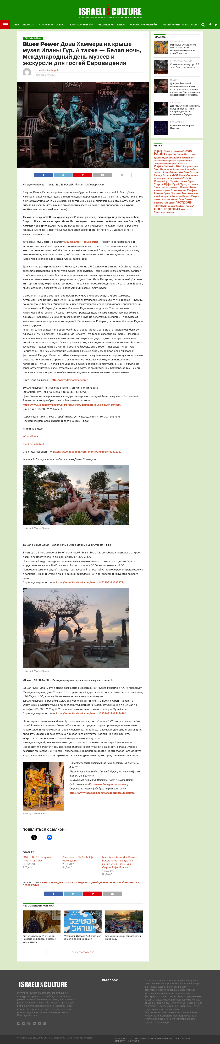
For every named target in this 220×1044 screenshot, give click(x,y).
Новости (120, 1041)
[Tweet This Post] (63, 174)
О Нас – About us (23, 24)
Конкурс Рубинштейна (144, 24)
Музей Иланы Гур (128, 882)
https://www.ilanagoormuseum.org (107, 784)
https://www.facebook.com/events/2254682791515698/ (91, 713)
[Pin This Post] (82, 174)
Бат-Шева (190, 154)
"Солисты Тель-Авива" (174, 151)
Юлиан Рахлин (170, 199)
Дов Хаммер (66, 882)
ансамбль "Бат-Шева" (164, 203)
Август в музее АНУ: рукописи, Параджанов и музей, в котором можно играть (39, 939)
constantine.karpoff (48, 70)
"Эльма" (188, 151)
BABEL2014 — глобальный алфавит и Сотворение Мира (162, 1038)
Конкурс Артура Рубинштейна (168, 172)
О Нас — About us (121, 1038)
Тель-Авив (176, 194)
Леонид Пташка (162, 175)
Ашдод (169, 155)
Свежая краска (179, 190)
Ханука (195, 196)
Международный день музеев (95, 882)
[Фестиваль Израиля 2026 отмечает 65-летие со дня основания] (83, 932)
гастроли (183, 202)
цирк (171, 212)
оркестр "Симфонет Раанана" (181, 206)
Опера (157, 187)
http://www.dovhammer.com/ (70, 380)
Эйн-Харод (158, 199)
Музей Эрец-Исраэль (185, 184)
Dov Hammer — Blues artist (81, 241)
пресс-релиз (31, 885)
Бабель (178, 154)
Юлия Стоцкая (186, 199)
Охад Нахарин (167, 187)
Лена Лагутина (192, 172)
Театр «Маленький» (80, 24)
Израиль (183, 164)
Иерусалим (170, 161)
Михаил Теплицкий (188, 175)
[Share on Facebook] (43, 174)
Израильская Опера (51, 24)
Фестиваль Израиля (181, 196)
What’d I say (30, 436)
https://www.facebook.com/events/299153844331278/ (87, 451)
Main (159, 153)
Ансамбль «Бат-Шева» (111, 24)
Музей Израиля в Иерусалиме (167, 178)
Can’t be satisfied (33, 444)
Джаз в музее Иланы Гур (167, 158)
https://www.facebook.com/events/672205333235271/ (90, 582)
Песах (177, 187)
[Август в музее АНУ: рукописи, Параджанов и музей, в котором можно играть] (41, 932)
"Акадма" (158, 151)
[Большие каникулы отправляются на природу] (124, 932)
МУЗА (175, 175)
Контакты (133, 1041)
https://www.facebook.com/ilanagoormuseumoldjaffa (102, 793)
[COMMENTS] (122, 174)
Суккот (167, 194)
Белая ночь (49, 882)
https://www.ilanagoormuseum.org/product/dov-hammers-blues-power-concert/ (72, 404)
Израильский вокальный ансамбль (178, 169)
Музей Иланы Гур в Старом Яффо (184, 24)
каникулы (160, 205)
